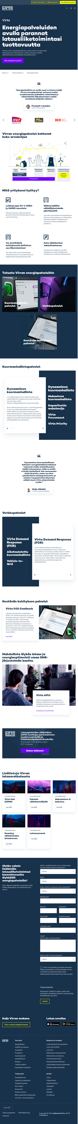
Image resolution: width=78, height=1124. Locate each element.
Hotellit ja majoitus (21, 1044)
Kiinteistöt (18, 1047)
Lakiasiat (5, 1112)
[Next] (42, 427)
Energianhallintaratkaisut (55, 1058)
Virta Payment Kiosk (53, 1055)
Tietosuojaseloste (45, 984)
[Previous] (38, 427)
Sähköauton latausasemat (55, 1049)
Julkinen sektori (20, 1061)
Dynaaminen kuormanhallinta (7, 427)
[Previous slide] (3, 120)
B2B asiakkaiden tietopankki (25, 1091)
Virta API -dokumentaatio (24, 1094)
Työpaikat (49, 1083)
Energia (17, 1058)
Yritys (48, 1074)
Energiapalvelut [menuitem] (32, 73)
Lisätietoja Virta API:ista (44, 708)
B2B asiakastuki (51, 2)
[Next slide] (73, 120)
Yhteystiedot (50, 1077)
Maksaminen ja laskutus (54, 1052)
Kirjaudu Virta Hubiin (37, 2)
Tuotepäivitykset (21, 1080)
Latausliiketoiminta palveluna (56, 1041)
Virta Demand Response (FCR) (34, 574)
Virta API (49, 1047)
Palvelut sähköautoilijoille (55, 1064)
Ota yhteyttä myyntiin (66, 2)
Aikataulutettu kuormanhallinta (17, 552)
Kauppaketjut (19, 1041)
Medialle (49, 1089)
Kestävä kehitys (51, 1080)
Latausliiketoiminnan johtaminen (57, 1061)
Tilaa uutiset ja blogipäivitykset (16, 1021)
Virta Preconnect (12, 427)
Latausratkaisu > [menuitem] (18, 73)
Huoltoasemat (20, 1052)
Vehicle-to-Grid (37, 574)
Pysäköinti (18, 1049)
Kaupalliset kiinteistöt (22, 1064)
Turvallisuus (50, 1091)
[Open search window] (70, 8)
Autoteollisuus (20, 1055)
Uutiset (48, 1086)
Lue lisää (9, 635)
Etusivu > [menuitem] (5, 73)
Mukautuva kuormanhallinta (57, 397)
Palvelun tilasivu (20, 1089)
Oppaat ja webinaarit (22, 1077)
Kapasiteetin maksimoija (10, 427)
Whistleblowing (24, 1109)
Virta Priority (14, 427)
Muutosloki (19, 1086)
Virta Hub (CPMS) (52, 1044)
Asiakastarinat (20, 1074)
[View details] (38, 683)
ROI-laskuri (19, 1083)
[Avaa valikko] (73, 8)
